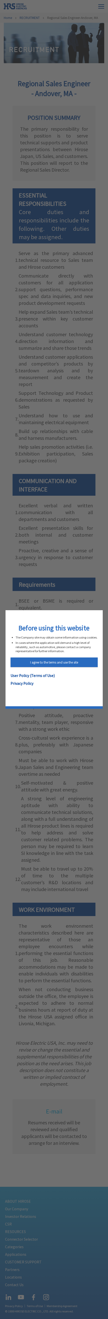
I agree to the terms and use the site (54, 662)
